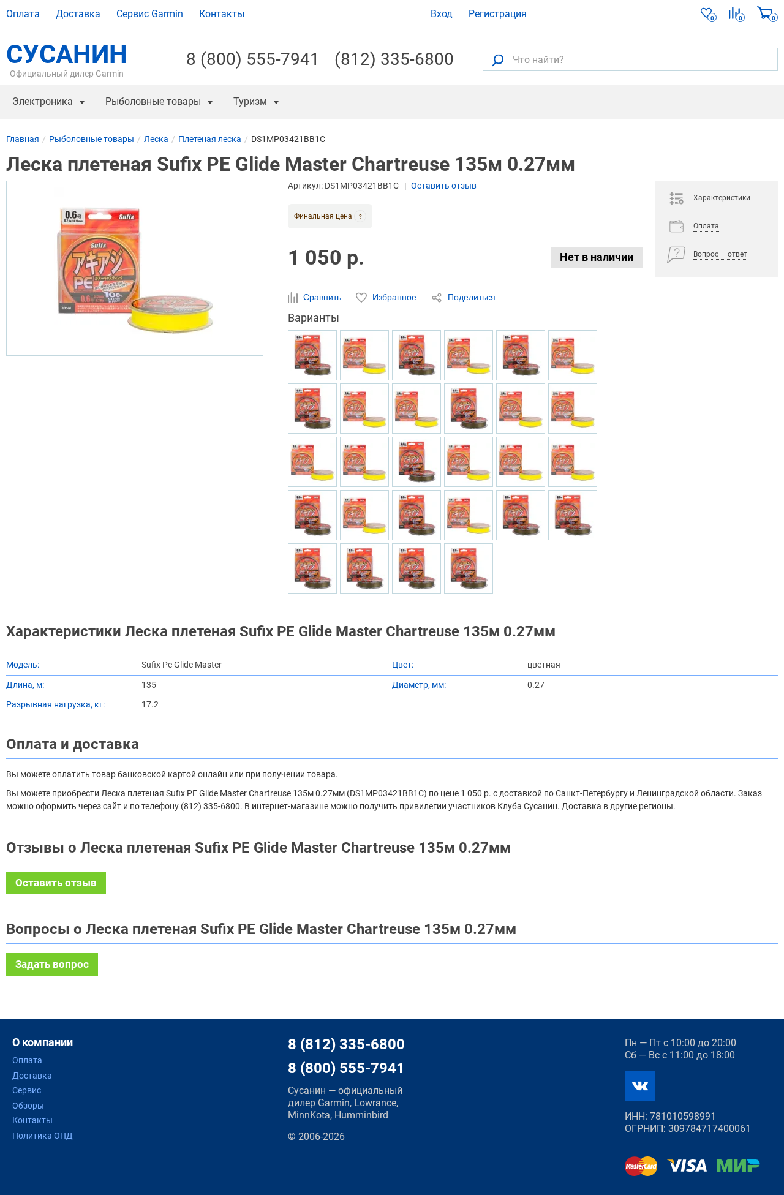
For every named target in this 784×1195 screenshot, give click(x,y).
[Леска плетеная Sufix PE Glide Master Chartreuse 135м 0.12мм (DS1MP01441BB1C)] (468, 355)
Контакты (221, 14)
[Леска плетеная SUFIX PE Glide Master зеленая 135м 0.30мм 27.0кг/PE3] (468, 408)
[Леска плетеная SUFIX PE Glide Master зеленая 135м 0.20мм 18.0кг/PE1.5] (312, 355)
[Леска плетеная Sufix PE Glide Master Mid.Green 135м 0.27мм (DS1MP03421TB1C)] (364, 568)
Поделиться (470, 297)
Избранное (394, 297)
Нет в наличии (596, 257)
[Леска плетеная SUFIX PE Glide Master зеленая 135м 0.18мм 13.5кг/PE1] (468, 568)
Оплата (23, 14)
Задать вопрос (52, 964)
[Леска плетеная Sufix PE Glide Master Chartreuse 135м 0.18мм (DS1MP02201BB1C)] (468, 515)
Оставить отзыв (444, 185)
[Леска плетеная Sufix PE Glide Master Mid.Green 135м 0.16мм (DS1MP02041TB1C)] (416, 568)
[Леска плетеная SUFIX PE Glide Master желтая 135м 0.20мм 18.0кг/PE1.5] (520, 462)
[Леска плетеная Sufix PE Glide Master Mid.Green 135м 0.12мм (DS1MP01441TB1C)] (312, 408)
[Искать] (497, 60)
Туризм (250, 101)
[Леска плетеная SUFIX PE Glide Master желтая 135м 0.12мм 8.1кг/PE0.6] (364, 355)
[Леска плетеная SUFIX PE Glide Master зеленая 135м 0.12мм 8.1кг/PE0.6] (520, 515)
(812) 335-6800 (394, 59)
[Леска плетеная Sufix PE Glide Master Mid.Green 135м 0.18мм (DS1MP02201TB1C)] (416, 515)
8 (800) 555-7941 (253, 59)
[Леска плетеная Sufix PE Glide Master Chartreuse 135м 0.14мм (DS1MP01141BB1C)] (364, 462)
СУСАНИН (66, 59)
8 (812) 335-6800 (346, 1044)
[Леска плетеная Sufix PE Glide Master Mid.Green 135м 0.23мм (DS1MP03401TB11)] (416, 355)
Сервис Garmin (149, 14)
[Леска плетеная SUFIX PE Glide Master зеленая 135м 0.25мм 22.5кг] (416, 462)
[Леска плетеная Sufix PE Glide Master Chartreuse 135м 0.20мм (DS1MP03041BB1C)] (312, 462)
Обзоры (28, 1105)
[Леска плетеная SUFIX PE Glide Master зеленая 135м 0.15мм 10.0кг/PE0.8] (572, 515)
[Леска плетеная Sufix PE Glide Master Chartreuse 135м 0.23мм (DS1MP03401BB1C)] (364, 408)
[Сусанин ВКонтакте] (640, 1086)
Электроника (42, 101)
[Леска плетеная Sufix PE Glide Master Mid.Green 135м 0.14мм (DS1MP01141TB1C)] (520, 355)
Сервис (26, 1090)
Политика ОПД (42, 1135)
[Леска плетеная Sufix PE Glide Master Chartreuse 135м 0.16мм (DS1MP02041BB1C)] (364, 515)
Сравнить (322, 297)
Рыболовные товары (153, 101)
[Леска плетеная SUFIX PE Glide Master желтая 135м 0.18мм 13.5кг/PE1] (416, 408)
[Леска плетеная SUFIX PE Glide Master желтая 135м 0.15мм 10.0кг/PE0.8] (572, 355)
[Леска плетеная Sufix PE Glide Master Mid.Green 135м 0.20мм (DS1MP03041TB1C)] (312, 568)
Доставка (78, 14)
